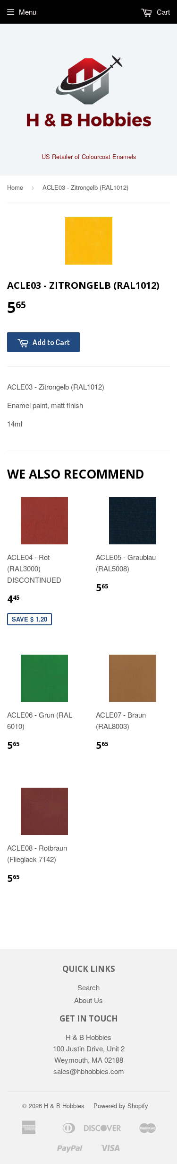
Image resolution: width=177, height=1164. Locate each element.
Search (88, 987)
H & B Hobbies (64, 1105)
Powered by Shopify (120, 1105)
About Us (88, 1000)
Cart (162, 12)
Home (15, 187)
